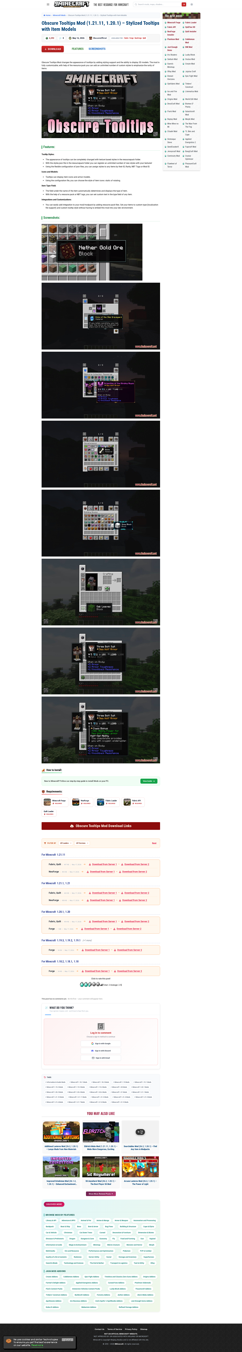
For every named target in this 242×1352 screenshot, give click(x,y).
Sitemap (143, 1329)
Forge (131, 38)
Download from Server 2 (137, 864)
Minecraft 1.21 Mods (119, 1092)
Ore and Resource (72, 1251)
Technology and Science (73, 1263)
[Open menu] (48, 4)
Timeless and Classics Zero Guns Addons (121, 1277)
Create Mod (190, 64)
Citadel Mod (172, 131)
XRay (152, 1263)
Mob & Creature (113, 1245)
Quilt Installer (190, 31)
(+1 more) (87, 940)
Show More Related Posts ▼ (101, 1194)
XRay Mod (171, 71)
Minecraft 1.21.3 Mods (100, 1097)
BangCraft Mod (191, 151)
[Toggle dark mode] (191, 4)
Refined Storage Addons (128, 1307)
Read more (37, 1345)
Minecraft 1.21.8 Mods (98, 1102)
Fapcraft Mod (190, 147)
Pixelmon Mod (173, 39)
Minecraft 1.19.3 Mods (76, 1087)
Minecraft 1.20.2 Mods (55, 1092)
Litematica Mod (191, 91)
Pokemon (126, 1251)
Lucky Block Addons (118, 1289)
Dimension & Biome (146, 1233)
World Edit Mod (191, 99)
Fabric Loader (190, 22)
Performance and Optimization (101, 1251)
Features (78, 48)
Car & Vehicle (51, 1233)
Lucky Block (190, 55)
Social (108, 1257)
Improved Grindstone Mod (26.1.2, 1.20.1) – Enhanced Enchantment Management (61, 1183)
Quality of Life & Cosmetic (56, 1257)
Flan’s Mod (171, 111)
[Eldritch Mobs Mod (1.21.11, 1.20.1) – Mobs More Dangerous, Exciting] (100, 1132)
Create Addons (52, 1277)
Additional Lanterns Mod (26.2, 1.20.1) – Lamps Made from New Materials (61, 1148)
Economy (103, 1239)
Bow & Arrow (93, 1227)
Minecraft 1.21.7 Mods (76, 1102)
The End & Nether (97, 1263)
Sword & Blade (51, 1263)
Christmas (68, 1233)
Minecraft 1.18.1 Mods (79, 1082)
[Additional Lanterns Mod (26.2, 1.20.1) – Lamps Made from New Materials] (61, 1132)
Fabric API (171, 27)
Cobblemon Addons (71, 1277)
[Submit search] (184, 4)
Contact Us (99, 1329)
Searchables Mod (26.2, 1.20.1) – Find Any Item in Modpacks (140, 1148)
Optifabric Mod (173, 84)
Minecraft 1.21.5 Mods (144, 1097)
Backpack (50, 1227)
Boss (79, 1227)
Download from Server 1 (104, 864)
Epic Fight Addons (92, 1277)
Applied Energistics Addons (87, 1283)
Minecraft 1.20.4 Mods (76, 1092)
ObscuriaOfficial (100, 38)
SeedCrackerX (173, 147)
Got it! (68, 1340)
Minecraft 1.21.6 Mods (55, 1102)
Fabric (126, 38)
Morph (151, 1245)
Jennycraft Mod (173, 151)
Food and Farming (127, 1239)
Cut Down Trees (86, 1233)
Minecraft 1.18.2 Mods (101, 1082)
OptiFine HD (190, 27)
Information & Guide (54, 1245)
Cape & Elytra (148, 1227)
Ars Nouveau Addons (78, 1301)
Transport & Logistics (118, 1263)
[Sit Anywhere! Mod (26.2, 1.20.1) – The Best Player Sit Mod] (100, 1166)
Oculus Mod (190, 59)
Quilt (144, 38)
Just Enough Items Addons (141, 1301)
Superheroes (149, 1257)
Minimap (96, 1245)
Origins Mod (172, 99)
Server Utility (94, 1257)
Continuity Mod (173, 156)
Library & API (51, 1220)
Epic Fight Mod (191, 76)
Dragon (72, 1239)
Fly (113, 1239)
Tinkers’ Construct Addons (56, 1295)
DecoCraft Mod (173, 103)
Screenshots (97, 48)
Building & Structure (128, 1227)
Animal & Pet (86, 1220)
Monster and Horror (134, 1245)
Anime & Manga (103, 1220)
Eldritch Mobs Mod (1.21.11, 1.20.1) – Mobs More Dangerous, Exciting (100, 1148)
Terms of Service (114, 1329)
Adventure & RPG (68, 1220)
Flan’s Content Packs (54, 1289)
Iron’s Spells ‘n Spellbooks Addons (109, 1301)
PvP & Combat (146, 1251)
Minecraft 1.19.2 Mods (55, 1087)
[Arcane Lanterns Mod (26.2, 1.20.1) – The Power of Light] (140, 1166)
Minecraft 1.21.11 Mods (78, 1097)
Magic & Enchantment (77, 1245)
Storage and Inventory (127, 1257)
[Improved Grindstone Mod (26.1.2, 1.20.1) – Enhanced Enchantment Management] (61, 1166)
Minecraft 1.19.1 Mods (143, 1082)
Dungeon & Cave (87, 1239)
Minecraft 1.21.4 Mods (122, 1097)
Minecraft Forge (173, 22)
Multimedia (50, 1251)
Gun (142, 1239)
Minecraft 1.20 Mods (119, 1087)
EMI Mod (188, 47)
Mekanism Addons (88, 1307)
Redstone (78, 1257)
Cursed (102, 1233)
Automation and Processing (144, 1220)
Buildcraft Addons (82, 1295)
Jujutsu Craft (190, 71)
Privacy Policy (131, 1329)
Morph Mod (189, 119)
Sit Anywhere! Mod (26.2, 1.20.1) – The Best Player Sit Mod (101, 1182)
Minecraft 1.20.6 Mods (98, 1092)
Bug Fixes (109, 1227)
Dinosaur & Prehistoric (55, 1239)
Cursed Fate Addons (116, 1283)
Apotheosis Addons (53, 1301)
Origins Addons (149, 1277)
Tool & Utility (139, 1263)
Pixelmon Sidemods (143, 1283)
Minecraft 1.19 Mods (121, 1082)
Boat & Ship (65, 1227)
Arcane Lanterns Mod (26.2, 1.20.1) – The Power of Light (140, 1182)
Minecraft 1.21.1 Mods (140, 1092)
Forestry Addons (103, 1295)
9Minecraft (119, 1344)
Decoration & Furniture (122, 1233)
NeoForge (138, 38)
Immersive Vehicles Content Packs (86, 1289)
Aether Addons (124, 1295)
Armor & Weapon (121, 1220)
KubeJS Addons (52, 1307)
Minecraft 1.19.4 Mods (98, 1087)
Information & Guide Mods (56, 1082)
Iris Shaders (172, 55)
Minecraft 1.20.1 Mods (140, 1087)
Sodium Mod (172, 59)
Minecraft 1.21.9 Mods (120, 1102)
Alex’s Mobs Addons (145, 1295)
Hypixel (152, 1239)
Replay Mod (172, 119)
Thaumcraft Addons (143, 1289)
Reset (154, 843)
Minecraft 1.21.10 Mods (55, 1097)
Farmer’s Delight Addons (55, 1283)
